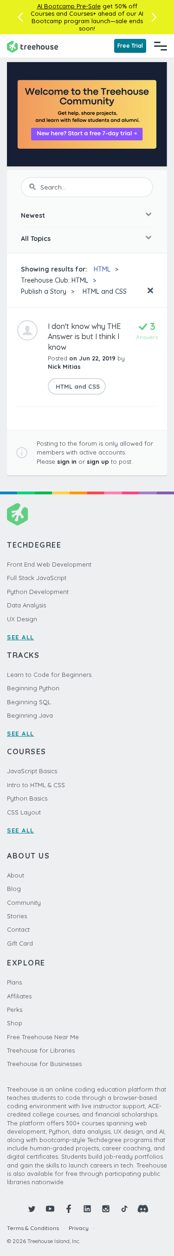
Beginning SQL (29, 702)
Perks (14, 1009)
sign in (67, 461)
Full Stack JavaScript (36, 577)
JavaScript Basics (32, 771)
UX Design (22, 619)
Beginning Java (30, 715)
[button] (20, 17)
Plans (14, 982)
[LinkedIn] (87, 1208)
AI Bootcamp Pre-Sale (69, 6)
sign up (98, 461)
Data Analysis (26, 605)
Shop (14, 1023)
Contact (18, 929)
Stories (17, 916)
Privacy (79, 1227)
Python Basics (27, 798)
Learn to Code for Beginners (49, 674)
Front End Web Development (49, 564)
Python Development (38, 591)
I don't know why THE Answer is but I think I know (84, 337)
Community (24, 902)
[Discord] (142, 1208)
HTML (102, 269)
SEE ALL (20, 637)
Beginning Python (33, 688)
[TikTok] (124, 1208)
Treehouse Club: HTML (54, 280)
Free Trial (130, 45)
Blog (14, 888)
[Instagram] (105, 1208)
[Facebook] (68, 1208)
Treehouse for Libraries (41, 1050)
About (15, 875)
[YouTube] (50, 1208)
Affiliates (19, 996)
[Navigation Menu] (160, 46)
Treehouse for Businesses (44, 1063)
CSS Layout (24, 812)
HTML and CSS (104, 291)
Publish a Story (43, 291)
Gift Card (20, 943)
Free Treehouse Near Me (43, 1037)
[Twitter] (31, 1208)
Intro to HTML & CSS (36, 785)
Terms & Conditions (33, 1227)
